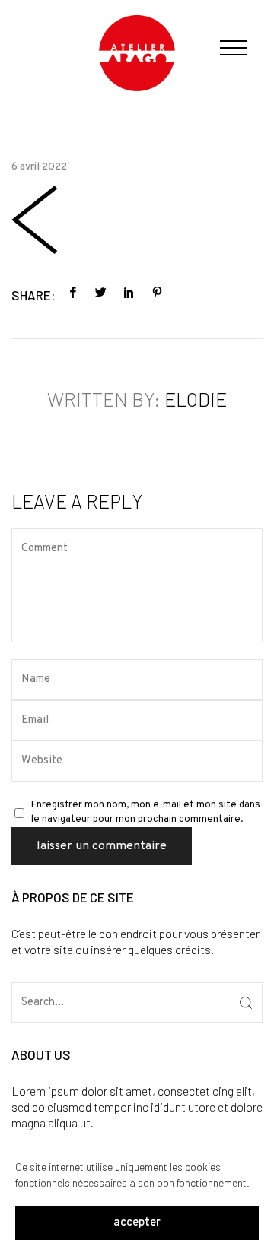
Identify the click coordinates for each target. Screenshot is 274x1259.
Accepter (137, 1223)
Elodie (195, 399)
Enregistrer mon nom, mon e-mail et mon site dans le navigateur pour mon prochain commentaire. (145, 812)
